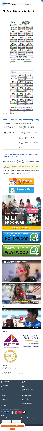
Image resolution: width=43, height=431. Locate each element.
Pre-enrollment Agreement (26, 395)
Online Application (5, 425)
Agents (32, 1)
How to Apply (3, 396)
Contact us (2, 400)
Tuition (2, 394)
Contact (12, 425)
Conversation (24, 390)
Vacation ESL (24, 384)
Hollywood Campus (4, 388)
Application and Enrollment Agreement (28, 396)
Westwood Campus (4, 386)
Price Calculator (3, 395)
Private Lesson (24, 392)
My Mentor (27, 1)
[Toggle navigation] (42, 1)
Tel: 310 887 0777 (5, 370)
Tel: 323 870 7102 (5, 375)
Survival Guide (24, 406)
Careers (2, 390)
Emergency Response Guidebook (27, 404)
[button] (37, 1)
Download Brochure (20, 425)
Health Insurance (3, 404)
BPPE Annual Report (25, 400)
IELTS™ (23, 388)
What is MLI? (3, 382)
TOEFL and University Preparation (27, 386)
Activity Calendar (3, 405)
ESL (23, 382)
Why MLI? (2, 384)
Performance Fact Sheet (26, 399)
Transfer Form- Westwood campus (27, 402)
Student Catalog (25, 398)
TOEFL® (23, 385)
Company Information (4, 385)
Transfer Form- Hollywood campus (27, 403)
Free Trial (12, 428)
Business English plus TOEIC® (27, 389)
